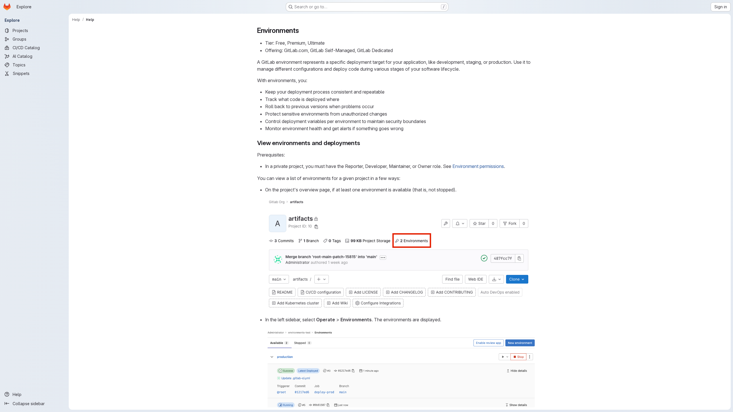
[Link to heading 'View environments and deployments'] (363, 142)
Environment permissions (478, 166)
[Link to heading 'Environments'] (302, 30)
